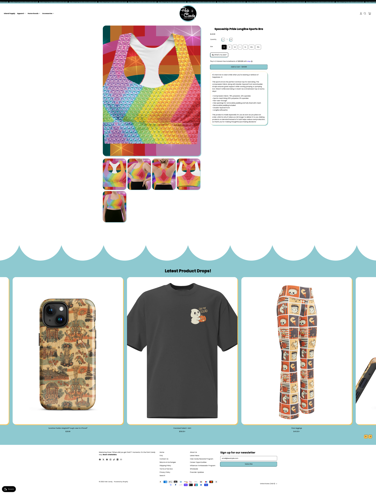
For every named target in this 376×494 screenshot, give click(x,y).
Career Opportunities (198, 462)
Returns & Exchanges (168, 462)
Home (162, 452)
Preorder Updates (197, 472)
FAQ (161, 455)
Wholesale (194, 469)
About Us (193, 452)
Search (162, 475)
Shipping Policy (165, 465)
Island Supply (9, 13)
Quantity (213, 39)
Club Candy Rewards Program (201, 459)
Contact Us (164, 459)
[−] (223, 39)
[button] (364, 13)
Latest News (194, 455)
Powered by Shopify (121, 482)
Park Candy (108, 482)
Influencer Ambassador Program (202, 465)
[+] (231, 39)
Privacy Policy (165, 472)
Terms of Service (166, 469)
